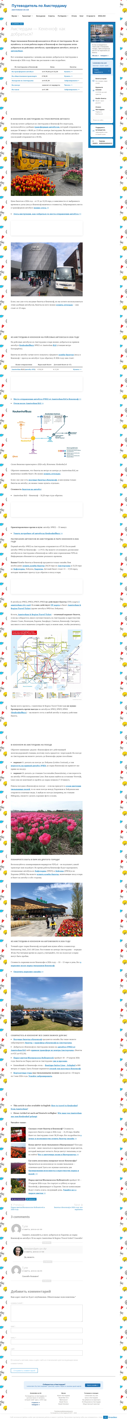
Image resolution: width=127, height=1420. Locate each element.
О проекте (91, 16)
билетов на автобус (31, 489)
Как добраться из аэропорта (91, 1399)
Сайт (13, 1349)
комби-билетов (66, 354)
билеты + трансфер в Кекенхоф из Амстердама (48, 1042)
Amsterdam (16, 369)
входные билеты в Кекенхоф (43, 480)
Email (13, 1338)
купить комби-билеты (34, 565)
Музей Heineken (63, 1404)
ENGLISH (102, 16)
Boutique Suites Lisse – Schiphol (60, 1065)
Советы (51, 16)
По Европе (62, 16)
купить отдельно (64, 305)
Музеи (14, 16)
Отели (74, 16)
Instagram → (104, 55)
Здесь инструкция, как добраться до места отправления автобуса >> (47, 214)
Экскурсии (40, 16)
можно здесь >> (41, 207)
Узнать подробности (98, 71)
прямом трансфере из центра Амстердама (52, 1050)
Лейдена (59, 871)
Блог (82, 16)
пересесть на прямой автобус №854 (28, 765)
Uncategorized (19, 1199)
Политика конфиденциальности (105, 142)
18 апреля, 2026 (17, 24)
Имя (13, 1326)
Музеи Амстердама (63, 1395)
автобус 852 (30, 369)
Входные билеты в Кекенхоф (27, 1039)
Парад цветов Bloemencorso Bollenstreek (33, 1057)
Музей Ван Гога (63, 1397)
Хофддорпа (40, 871)
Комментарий (17, 1303)
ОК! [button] (105, 1417)
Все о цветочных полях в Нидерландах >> (58, 1154)
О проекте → (36, 1402)
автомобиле (17, 51)
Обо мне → (95, 55)
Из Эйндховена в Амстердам (91, 1402)
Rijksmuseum (64, 1399)
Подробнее (112, 1417)
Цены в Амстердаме (91, 1397)
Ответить (46, 1243)
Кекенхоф (32, 1199)
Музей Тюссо (63, 1402)
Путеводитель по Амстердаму (39, 5)
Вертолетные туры (22, 1073)
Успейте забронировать (40, 1076)
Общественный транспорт (91, 1404)
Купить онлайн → (92, 1385)
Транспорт (26, 16)
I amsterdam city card (99, 63)
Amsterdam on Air (35, 1248)
